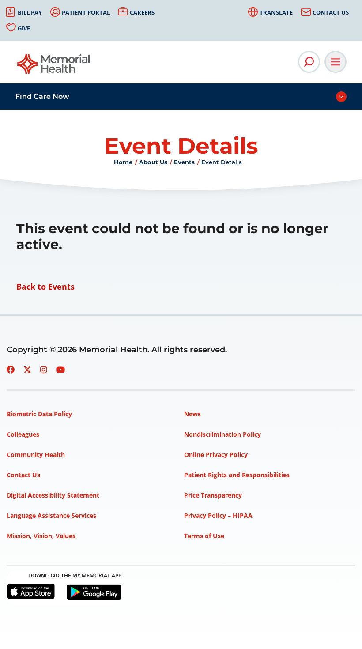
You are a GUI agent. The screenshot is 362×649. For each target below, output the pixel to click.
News (192, 414)
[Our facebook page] (11, 369)
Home (123, 162)
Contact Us (331, 12)
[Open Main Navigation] (335, 62)
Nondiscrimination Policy (222, 434)
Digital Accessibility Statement (53, 495)
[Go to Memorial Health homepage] (54, 66)
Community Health (36, 454)
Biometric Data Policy (39, 414)
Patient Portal (86, 12)
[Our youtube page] (60, 369)
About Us (153, 162)
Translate (276, 12)
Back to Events (45, 286)
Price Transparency (213, 495)
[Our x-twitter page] (27, 369)
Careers (142, 12)
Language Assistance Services (51, 515)
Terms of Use (204, 536)
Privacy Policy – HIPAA (218, 515)
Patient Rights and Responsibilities (237, 475)
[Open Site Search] (309, 62)
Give (24, 28)
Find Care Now (42, 96)
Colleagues (23, 434)
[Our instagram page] (43, 369)
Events (184, 162)
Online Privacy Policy (216, 454)
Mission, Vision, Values (41, 536)
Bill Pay (30, 12)
